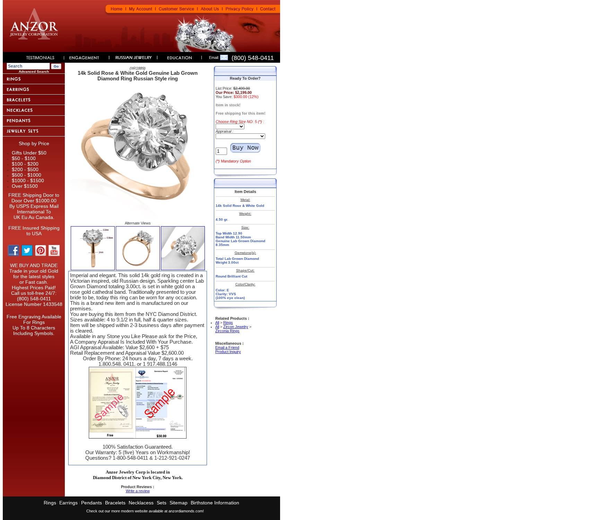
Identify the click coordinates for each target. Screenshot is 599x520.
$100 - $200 (25, 164)
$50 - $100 (24, 158)
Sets (161, 502)
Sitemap (179, 502)
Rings (228, 322)
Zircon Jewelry (235, 327)
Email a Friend (227, 347)
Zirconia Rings (227, 331)
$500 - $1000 (26, 175)
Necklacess (141, 502)
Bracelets (115, 502)
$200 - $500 (25, 169)
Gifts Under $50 (29, 153)
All (217, 322)
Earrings (69, 502)
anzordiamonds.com (185, 511)
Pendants (91, 502)
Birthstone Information (215, 502)
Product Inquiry (228, 352)
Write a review (138, 491)
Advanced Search (34, 71)
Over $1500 (25, 186)
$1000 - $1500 (28, 180)
